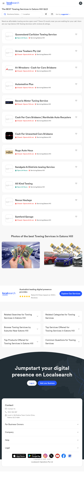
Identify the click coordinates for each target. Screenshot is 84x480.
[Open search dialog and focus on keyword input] (4, 14)
